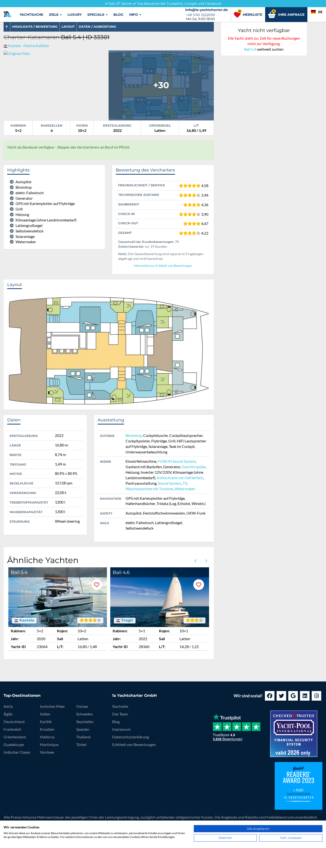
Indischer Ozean (17, 752)
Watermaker (185, 488)
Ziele (54, 14)
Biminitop (134, 435)
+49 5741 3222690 (200, 15)
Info (134, 14)
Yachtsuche (31, 14)
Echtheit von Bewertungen (134, 744)
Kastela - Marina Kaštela (28, 45)
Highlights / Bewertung (35, 26)
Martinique (49, 744)
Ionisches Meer (52, 706)
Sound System (169, 483)
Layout (68, 26)
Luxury (75, 14)
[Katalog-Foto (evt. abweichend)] (161, 84)
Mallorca (47, 737)
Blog (118, 14)
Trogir (126, 620)
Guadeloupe (14, 744)
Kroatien (47, 729)
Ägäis (8, 714)
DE (320, 12)
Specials (96, 14)
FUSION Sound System (177, 461)
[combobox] (316, 12)
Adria (8, 706)
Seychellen (85, 721)
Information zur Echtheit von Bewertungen (163, 266)
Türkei (81, 744)
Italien (45, 714)
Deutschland (14, 721)
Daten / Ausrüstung (97, 26)
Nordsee (47, 752)
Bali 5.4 (250, 49)
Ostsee (82, 706)
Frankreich (12, 729)
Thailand (83, 737)
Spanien (82, 729)
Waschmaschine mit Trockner (149, 488)
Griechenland (15, 737)
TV (185, 483)
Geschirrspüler (194, 466)
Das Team (120, 714)
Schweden (84, 714)
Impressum (121, 729)
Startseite (120, 706)
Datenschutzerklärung (130, 737)
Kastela (26, 620)
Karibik (46, 721)
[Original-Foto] (17, 53)
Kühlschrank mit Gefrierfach (180, 477)
